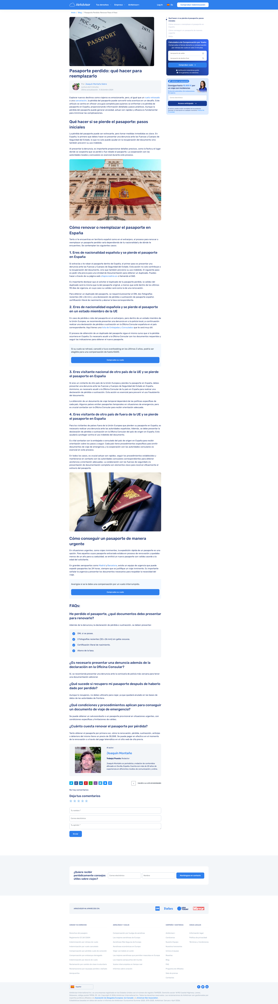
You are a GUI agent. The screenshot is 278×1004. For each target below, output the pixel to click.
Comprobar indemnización (192, 5)
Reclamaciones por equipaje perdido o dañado (88, 969)
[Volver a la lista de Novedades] (133, 783)
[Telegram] (100, 783)
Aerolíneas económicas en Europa (127, 946)
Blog (80, 13)
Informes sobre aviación (122, 969)
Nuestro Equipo (172, 942)
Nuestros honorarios (174, 946)
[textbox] (185, 53)
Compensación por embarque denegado (85, 955)
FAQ (167, 964)
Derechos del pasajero (78, 933)
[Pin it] (86, 783)
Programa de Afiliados (175, 969)
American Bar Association (147, 998)
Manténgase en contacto (190, 875)
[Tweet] (71, 783)
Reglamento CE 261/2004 (79, 938)
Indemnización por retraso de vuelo (83, 942)
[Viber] (95, 783)
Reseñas (169, 955)
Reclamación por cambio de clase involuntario (88, 964)
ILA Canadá (128, 998)
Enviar (75, 834)
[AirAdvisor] (80, 5)
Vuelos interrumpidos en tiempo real (127, 964)
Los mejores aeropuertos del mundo (127, 960)
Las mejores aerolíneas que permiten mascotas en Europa (136, 955)
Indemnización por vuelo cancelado (83, 946)
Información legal (196, 933)
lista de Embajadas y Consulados (117, 327)
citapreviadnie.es (109, 276)
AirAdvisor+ (133, 5)
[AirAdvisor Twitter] (202, 986)
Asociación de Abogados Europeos (109, 998)
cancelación (81, 100)
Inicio (73, 13)
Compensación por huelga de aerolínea (129, 933)
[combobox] (187, 53)
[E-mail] (110, 783)
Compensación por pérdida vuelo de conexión (88, 951)
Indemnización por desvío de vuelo (83, 960)
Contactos (170, 978)
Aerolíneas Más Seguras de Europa (127, 942)
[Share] (81, 783)
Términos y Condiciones (199, 942)
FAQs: (171, 36)
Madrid (102, 565)
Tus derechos (102, 5)
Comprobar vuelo (186, 65)
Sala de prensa (172, 973)
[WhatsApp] (91, 783)
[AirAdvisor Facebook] (198, 986)
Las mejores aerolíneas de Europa (126, 938)
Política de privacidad (198, 938)
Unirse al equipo (172, 951)
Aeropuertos (74, 973)
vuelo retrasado (152, 97)
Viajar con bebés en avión (123, 951)
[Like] (76, 783)
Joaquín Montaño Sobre (96, 84)
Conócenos (170, 938)
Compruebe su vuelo (115, 360)
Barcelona (112, 565)
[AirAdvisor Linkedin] (207, 986)
